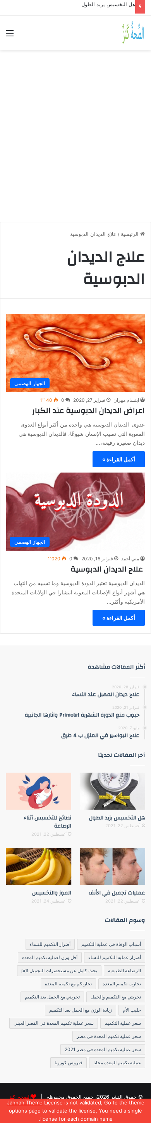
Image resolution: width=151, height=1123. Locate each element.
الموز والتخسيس (51, 893)
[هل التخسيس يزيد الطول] (112, 791)
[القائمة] (10, 35)
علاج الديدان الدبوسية (107, 569)
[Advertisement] (75, 133)
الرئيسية (130, 234)
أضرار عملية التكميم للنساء (114, 957)
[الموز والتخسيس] (38, 866)
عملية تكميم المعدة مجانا (117, 1062)
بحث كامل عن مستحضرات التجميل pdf (59, 970)
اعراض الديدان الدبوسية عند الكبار (88, 410)
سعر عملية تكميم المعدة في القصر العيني (54, 1023)
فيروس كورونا (68, 1062)
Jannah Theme (25, 1102)
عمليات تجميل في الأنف (117, 893)
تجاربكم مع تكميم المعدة (68, 983)
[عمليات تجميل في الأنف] (112, 866)
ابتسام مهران (126, 400)
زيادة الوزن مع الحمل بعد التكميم (80, 1010)
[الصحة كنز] (133, 32)
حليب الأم (132, 1010)
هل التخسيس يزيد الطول (108, 4)
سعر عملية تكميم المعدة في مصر (109, 1036)
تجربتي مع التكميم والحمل (116, 997)
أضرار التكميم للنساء (50, 944)
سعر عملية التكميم (123, 1023)
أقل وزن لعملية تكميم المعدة (49, 957)
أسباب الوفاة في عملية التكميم (111, 944)
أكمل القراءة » (118, 459)
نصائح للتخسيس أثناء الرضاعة (47, 822)
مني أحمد (130, 559)
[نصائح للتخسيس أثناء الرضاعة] (38, 791)
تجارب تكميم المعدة (122, 983)
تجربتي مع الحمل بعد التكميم (52, 997)
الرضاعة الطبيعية (124, 970)
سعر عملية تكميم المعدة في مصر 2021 (103, 1049)
